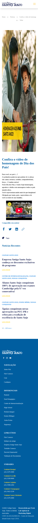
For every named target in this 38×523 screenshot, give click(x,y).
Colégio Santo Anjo (10, 255)
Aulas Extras (8, 420)
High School (8, 407)
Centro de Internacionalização (15, 276)
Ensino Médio (24, 302)
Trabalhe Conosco (10, 448)
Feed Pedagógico (9, 399)
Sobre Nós (7, 369)
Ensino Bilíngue (9, 416)
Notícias (12, 17)
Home (3, 17)
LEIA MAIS (6, 270)
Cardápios (7, 382)
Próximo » (9, 328)
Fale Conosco (8, 374)
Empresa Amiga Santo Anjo (13, 445)
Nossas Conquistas (19, 278)
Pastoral (6, 395)
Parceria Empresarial (10, 452)
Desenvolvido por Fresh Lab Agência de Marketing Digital (26, 510)
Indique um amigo (10, 441)
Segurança (7, 424)
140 (6, 328)
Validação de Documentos (12, 456)
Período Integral (9, 412)
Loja (5, 378)
